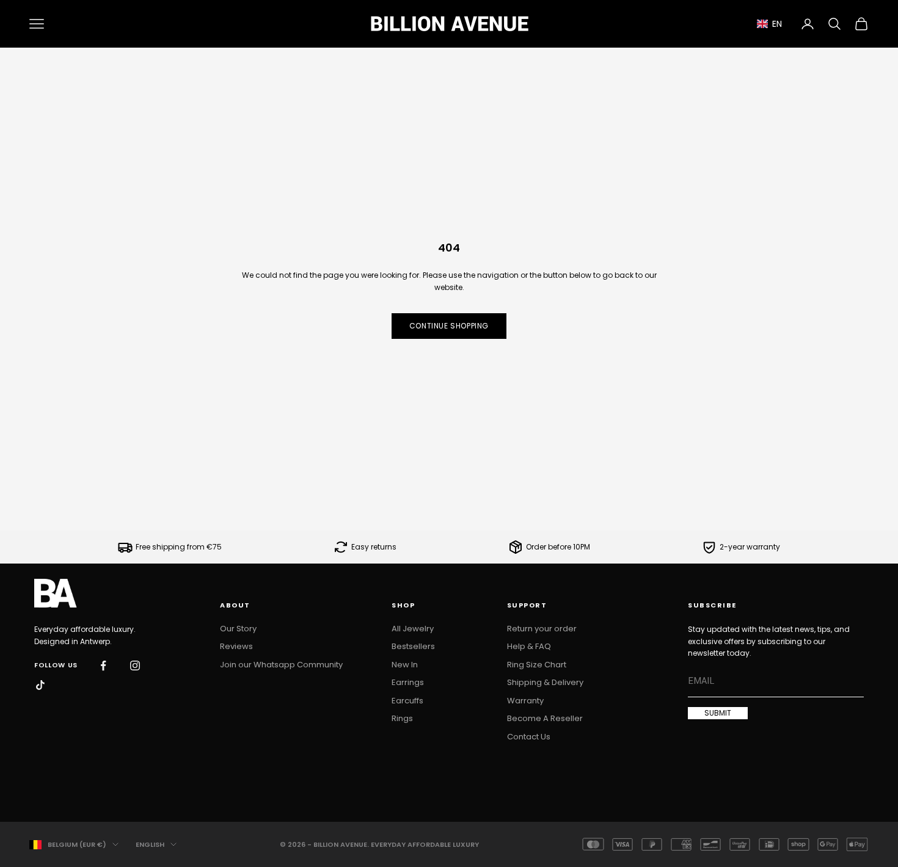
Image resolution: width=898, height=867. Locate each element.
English (150, 844)
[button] (769, 24)
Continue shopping (449, 326)
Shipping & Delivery (545, 682)
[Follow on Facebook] (103, 665)
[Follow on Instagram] (135, 665)
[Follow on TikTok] (40, 685)
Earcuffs (407, 700)
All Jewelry (413, 628)
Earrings (408, 682)
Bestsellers (413, 646)
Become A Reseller (545, 718)
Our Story (238, 628)
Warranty (525, 700)
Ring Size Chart (536, 664)
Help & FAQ (529, 646)
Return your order (542, 628)
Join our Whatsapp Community (281, 664)
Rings (402, 718)
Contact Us (528, 736)
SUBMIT (717, 713)
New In (405, 664)
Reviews (236, 646)
